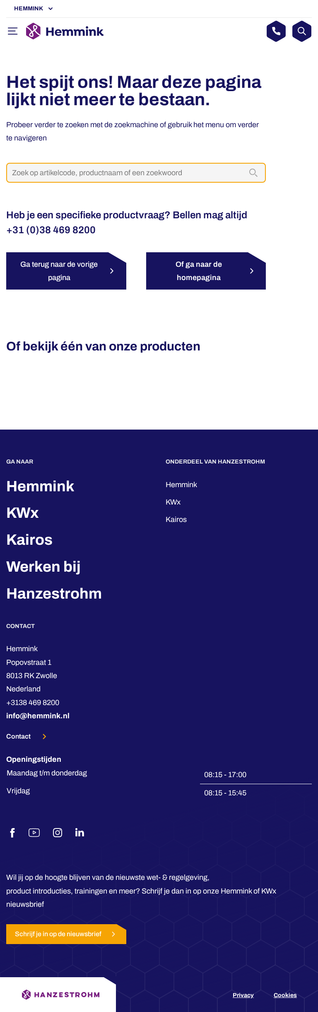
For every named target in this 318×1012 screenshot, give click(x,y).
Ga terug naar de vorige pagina (59, 271)
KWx (22, 513)
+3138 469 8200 (32, 702)
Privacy (243, 995)
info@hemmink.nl (38, 716)
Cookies (285, 995)
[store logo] (65, 31)
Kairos (29, 539)
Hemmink (28, 8)
